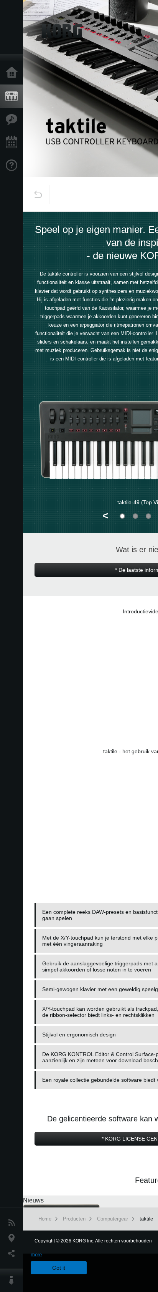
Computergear (112, 1219)
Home (13, 73)
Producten (13, 96)
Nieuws (13, 1223)
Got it (58, 1268)
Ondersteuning (13, 165)
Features (13, 119)
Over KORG (13, 1280)
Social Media (13, 1253)
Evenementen (13, 142)
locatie (13, 1238)
